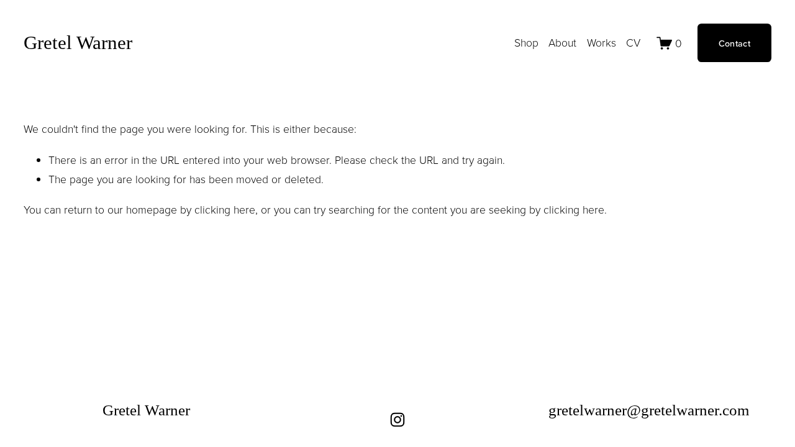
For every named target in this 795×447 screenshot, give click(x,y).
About (562, 42)
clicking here (224, 209)
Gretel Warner (78, 42)
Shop (526, 42)
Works (601, 42)
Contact (734, 43)
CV (633, 42)
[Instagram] (397, 419)
